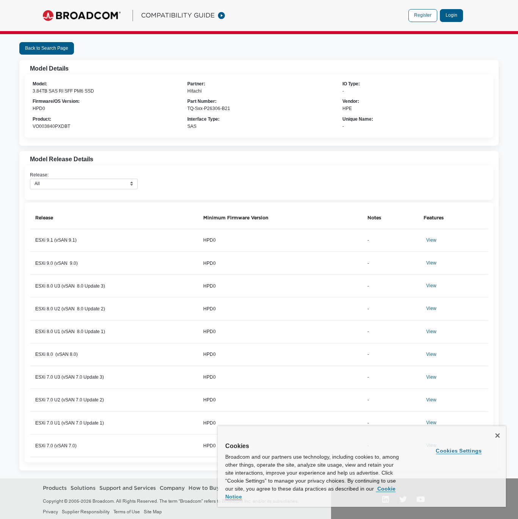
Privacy (50, 511)
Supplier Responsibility (86, 511)
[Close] (497, 435)
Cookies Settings (459, 451)
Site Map (153, 511)
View (431, 240)
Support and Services (127, 487)
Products (55, 487)
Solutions (83, 487)
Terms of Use (126, 511)
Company (172, 487)
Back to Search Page (46, 48)
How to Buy (204, 487)
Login (451, 15)
